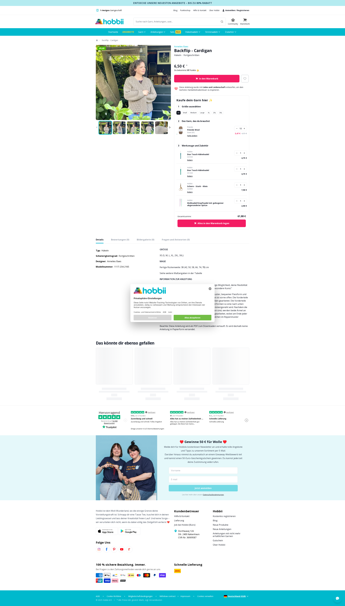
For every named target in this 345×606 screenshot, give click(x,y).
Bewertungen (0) (120, 239)
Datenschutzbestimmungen (213, 495)
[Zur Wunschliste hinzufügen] (245, 78)
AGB (98, 596)
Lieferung (179, 520)
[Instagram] (99, 549)
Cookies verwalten (205, 596)
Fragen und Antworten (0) (176, 239)
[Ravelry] (129, 549)
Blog (175, 10)
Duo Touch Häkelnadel (198, 154)
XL (209, 113)
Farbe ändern (192, 136)
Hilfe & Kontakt (199, 10)
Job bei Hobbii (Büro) (184, 524)
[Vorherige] (99, 82)
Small (185, 113)
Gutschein (218, 540)
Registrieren (243, 10)
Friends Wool (193, 130)
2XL (214, 113)
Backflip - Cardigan (110, 40)
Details (100, 239)
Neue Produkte (220, 524)
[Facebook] (106, 549)
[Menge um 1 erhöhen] (244, 128)
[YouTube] (121, 549)
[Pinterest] (114, 549)
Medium (193, 113)
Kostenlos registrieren (224, 516)
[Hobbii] (109, 21)
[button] (245, 21)
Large (202, 113)
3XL (220, 113)
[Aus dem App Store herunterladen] (107, 531)
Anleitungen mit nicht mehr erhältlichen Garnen (226, 535)
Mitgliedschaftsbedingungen (140, 596)
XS (178, 113)
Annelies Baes (181, 46)
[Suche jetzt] (222, 21)
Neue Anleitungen (222, 529)
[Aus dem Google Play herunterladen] (129, 531)
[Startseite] (97, 40)
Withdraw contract (168, 596)
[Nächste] (167, 82)
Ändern (190, 160)
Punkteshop (185, 10)
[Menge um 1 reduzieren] (237, 128)
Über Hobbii (214, 10)
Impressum (185, 596)
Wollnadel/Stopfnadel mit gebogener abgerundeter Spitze (205, 204)
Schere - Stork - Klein (197, 186)
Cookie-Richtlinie (114, 596)
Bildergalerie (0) (145, 239)
